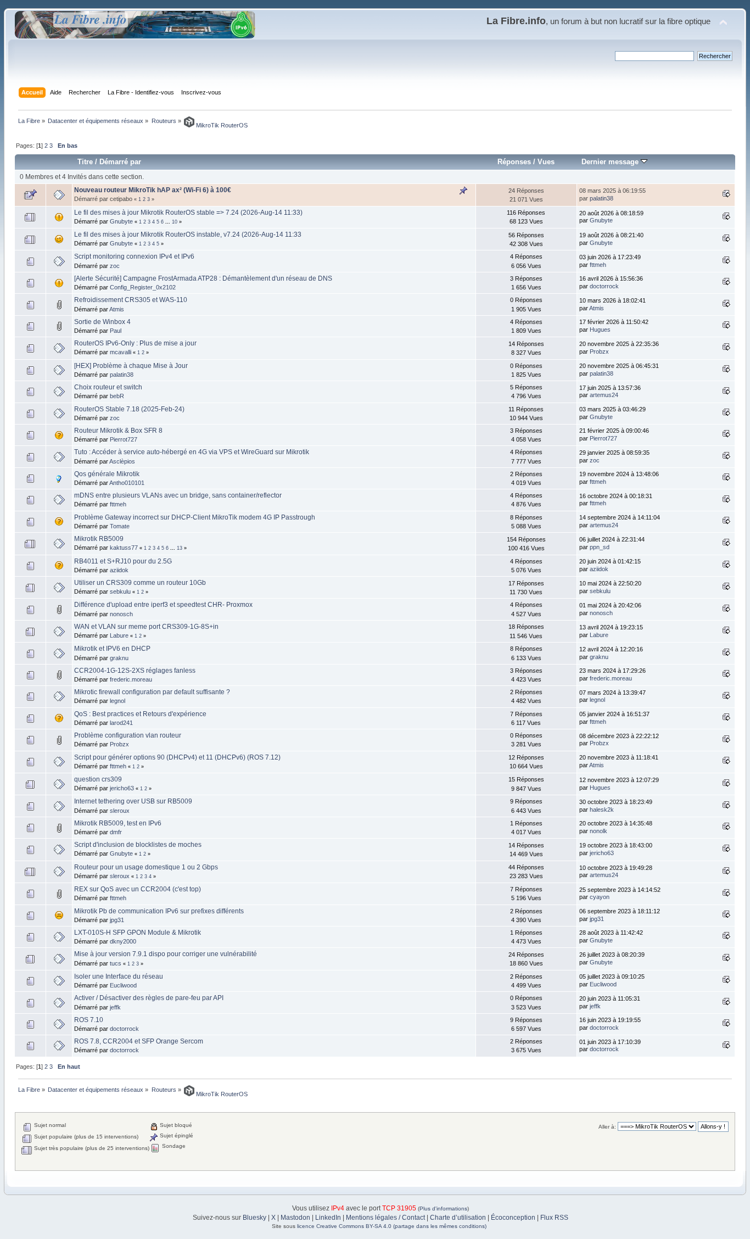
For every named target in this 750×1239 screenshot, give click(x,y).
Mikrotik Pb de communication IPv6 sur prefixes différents (159, 911)
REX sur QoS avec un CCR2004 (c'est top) (137, 889)
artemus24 (604, 395)
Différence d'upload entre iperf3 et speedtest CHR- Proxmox (163, 605)
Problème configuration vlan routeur (127, 735)
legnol (117, 700)
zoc (115, 266)
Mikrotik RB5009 (99, 539)
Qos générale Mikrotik (106, 474)
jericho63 (122, 788)
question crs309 (98, 779)
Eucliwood (123, 985)
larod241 (121, 722)
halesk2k (602, 809)
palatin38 (601, 198)
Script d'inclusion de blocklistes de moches (138, 845)
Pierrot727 (123, 439)
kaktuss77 (124, 547)
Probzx (599, 351)
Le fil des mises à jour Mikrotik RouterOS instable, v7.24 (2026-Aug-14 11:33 (187, 234)
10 (174, 222)
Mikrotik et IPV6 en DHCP (112, 648)
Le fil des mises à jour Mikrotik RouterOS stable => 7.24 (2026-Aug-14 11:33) (188, 212)
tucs (115, 963)
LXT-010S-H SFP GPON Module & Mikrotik (137, 932)
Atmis (116, 309)
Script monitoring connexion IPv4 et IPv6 (134, 256)
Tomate (120, 526)
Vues (546, 162)
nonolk (598, 831)
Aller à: (607, 1127)
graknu (119, 658)
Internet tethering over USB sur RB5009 (133, 801)
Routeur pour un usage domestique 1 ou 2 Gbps (146, 867)
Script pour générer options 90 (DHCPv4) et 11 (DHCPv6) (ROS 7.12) (177, 757)
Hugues (600, 329)
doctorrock (604, 286)
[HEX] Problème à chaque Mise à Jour (131, 366)
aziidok (119, 570)
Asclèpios (122, 461)
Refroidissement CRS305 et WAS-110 (130, 300)
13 (179, 548)
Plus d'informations (443, 1208)
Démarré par (120, 162)
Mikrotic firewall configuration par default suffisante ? (152, 692)
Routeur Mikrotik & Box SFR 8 (118, 430)
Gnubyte (121, 221)
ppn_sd (599, 547)
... (168, 222)
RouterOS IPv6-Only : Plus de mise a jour (135, 343)
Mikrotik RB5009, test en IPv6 (117, 823)
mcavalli (120, 352)
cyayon (599, 897)
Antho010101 (126, 482)
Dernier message (611, 162)
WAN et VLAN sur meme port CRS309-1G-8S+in (146, 626)
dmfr (116, 832)
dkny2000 (123, 941)
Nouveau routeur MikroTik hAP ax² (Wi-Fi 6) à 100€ (152, 190)
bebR (117, 396)
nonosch (121, 614)
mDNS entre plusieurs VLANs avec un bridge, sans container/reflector (178, 495)
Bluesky (254, 1217)
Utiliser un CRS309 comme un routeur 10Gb (140, 583)
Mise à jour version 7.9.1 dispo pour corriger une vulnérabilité (165, 954)
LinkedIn (328, 1217)
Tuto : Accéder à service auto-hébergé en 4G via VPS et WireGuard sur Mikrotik (191, 452)
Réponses (514, 162)
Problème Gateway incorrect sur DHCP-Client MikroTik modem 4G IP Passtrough (194, 517)
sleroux (120, 810)
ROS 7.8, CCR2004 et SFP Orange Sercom (138, 1041)
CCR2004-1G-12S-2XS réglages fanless (134, 670)
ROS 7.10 (88, 1020)
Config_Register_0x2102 (143, 287)
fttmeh (598, 264)
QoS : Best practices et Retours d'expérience (140, 714)
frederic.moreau (131, 679)
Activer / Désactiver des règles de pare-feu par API (148, 998)
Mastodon (295, 1217)
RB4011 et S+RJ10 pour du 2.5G (123, 561)
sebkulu (120, 591)
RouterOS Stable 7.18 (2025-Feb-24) (129, 409)
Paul (115, 330)
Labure (119, 635)
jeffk (115, 1007)
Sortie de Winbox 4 (102, 322)
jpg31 (117, 920)
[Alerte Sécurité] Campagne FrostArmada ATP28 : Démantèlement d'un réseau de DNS (203, 278)
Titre (85, 162)
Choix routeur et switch (108, 387)
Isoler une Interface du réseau (118, 976)
